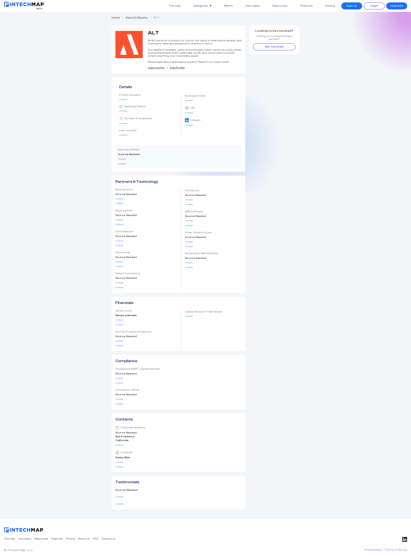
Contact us (108, 538)
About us (84, 538)
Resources (280, 5)
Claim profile (156, 67)
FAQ (95, 538)
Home (116, 17)
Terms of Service (396, 550)
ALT (156, 17)
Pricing (330, 5)
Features (306, 5)
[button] (202, 6)
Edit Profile (177, 67)
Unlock (123, 99)
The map (174, 5)
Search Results (137, 17)
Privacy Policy (373, 550)
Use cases (253, 5)
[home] (24, 4)
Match (228, 5)
